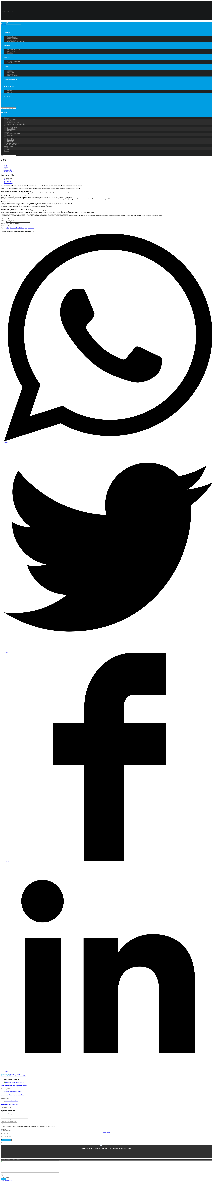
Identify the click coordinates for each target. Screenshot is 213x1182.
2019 (7, 228)
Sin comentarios (8, 183)
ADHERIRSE (10, 135)
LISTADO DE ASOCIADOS (13, 127)
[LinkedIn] (108, 1157)
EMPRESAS (10, 130)
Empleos (9, 148)
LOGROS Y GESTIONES (13, 143)
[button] (106, 6)
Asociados (6, 126)
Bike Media (7, 180)
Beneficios (6, 132)
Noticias (6, 137)
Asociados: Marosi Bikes (9, 1104)
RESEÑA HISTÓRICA (12, 121)
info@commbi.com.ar (7, 11)
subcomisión (31, 228)
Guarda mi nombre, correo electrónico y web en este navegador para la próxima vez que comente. (29, 1126)
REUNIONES (10, 141)
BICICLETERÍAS (11, 129)
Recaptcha (3, 1129)
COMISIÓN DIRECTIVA (13, 122)
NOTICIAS (10, 138)
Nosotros (6, 118)
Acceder (2, 1)
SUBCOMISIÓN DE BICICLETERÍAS (16, 124)
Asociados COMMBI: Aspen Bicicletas (14, 1086)
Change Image (106, 1132)
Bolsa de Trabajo (8, 146)
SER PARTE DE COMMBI (13, 133)
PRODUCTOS (10, 140)
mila (26, 228)
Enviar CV (9, 149)
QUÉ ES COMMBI (11, 119)
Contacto (6, 151)
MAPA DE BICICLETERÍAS (10, 144)
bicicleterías (21, 228)
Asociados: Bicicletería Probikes (12, 1095)
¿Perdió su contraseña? (7, 1180)
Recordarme (5, 1177)
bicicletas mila (13, 228)
